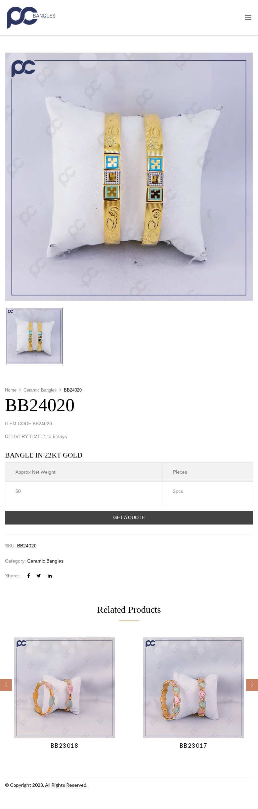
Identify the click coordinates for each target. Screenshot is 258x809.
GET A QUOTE (129, 517)
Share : (12, 575)
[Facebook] (28, 575)
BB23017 (194, 745)
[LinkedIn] (50, 575)
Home (10, 390)
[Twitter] (39, 575)
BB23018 (65, 745)
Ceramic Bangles (40, 390)
